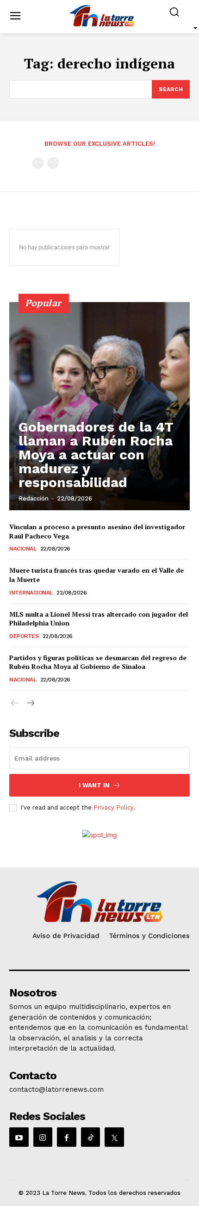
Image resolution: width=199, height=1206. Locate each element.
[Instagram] (43, 1137)
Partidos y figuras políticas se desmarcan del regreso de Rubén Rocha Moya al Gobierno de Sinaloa (98, 662)
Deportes (23, 636)
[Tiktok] (90, 1137)
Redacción (34, 498)
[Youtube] (19, 1137)
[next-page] (30, 703)
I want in (94, 785)
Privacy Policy (113, 807)
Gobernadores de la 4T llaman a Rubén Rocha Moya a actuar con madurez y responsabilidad (96, 454)
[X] (114, 1137)
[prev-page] (38, 163)
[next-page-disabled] (53, 163)
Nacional (22, 548)
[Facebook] (66, 1137)
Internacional (31, 592)
